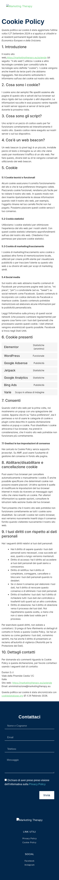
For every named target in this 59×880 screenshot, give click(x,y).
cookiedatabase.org (12, 695)
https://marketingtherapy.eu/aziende (27, 57)
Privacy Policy (37, 784)
